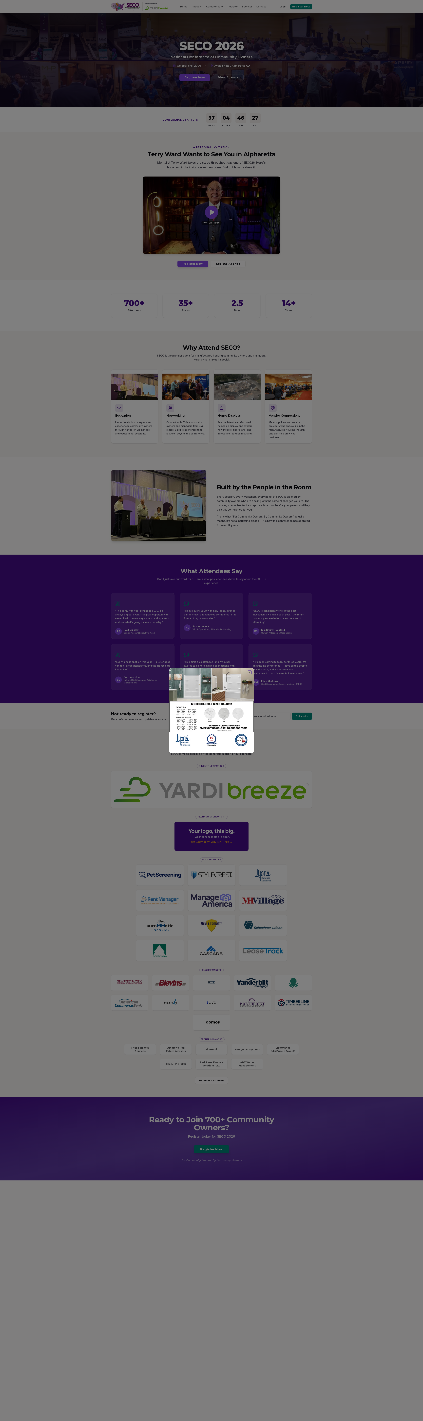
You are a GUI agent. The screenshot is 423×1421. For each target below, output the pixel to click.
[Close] (249, 672)
